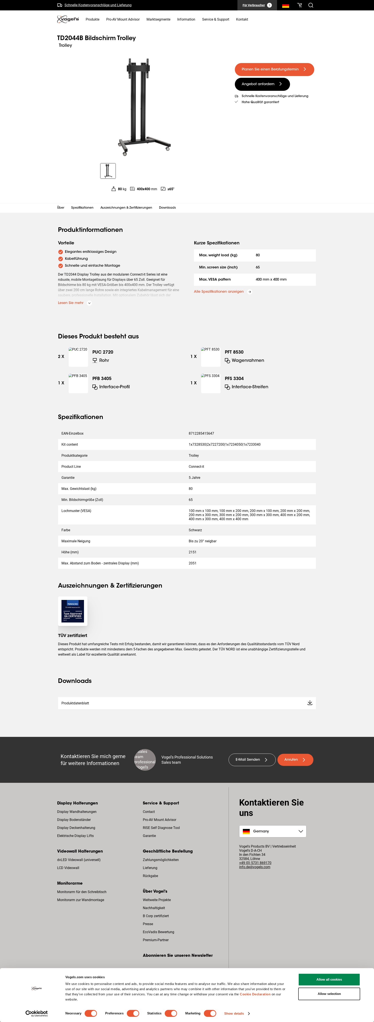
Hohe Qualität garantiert (260, 102)
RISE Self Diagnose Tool (161, 828)
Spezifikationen (82, 208)
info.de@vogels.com (254, 867)
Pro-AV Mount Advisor (159, 820)
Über (60, 208)
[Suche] (285, 6)
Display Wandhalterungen (77, 812)
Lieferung (150, 868)
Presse (148, 924)
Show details (234, 1013)
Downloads (167, 208)
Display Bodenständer (74, 820)
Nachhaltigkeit (154, 908)
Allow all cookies (329, 979)
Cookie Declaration (255, 994)
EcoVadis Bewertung (158, 932)
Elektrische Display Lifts (75, 836)
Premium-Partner (156, 940)
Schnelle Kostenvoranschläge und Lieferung (98, 4)
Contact (149, 812)
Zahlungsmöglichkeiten (161, 860)
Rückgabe (150, 876)
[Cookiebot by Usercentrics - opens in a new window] (37, 1013)
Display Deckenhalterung (76, 828)
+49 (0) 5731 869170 (255, 863)
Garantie (149, 836)
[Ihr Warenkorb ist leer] (299, 5)
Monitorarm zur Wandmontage (80, 900)
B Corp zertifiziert (156, 916)
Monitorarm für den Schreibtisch (81, 892)
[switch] (133, 1013)
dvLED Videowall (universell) (79, 860)
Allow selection (329, 994)
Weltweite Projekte (157, 900)
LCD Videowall (68, 868)
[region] (142, 107)
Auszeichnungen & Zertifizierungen (126, 208)
